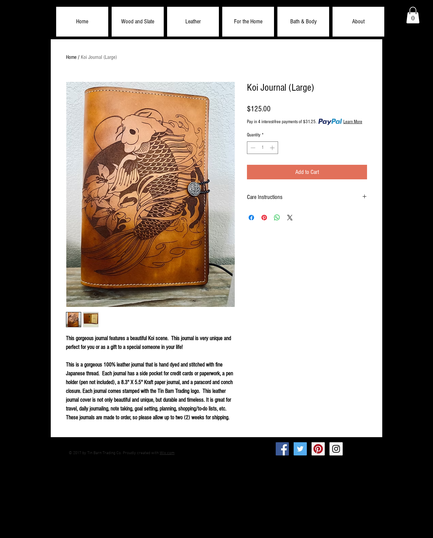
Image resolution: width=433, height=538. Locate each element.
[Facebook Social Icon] (282, 448)
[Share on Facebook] (251, 218)
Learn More (352, 122)
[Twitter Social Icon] (300, 448)
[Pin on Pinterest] (264, 218)
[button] (138, 22)
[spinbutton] (262, 148)
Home (71, 57)
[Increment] (273, 148)
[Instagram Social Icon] (336, 448)
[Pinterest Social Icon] (318, 448)
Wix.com (167, 453)
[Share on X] (290, 218)
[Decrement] (252, 148)
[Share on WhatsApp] (277, 218)
